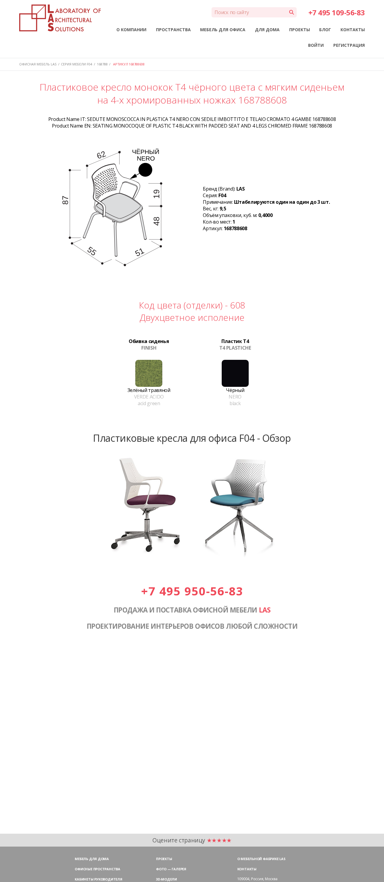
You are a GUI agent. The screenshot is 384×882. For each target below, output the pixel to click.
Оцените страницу (192, 840)
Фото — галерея (171, 869)
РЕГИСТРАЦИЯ (349, 45)
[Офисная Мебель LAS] (60, 18)
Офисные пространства (97, 869)
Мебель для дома (92, 858)
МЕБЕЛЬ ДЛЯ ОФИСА (222, 29)
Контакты (246, 869)
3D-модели (166, 879)
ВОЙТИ (316, 45)
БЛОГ (325, 29)
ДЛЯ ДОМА (267, 29)
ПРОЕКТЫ (299, 29)
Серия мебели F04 (76, 64)
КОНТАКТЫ (352, 29)
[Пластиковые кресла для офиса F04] (192, 556)
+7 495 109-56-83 (336, 12)
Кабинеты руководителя (98, 879)
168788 (102, 64)
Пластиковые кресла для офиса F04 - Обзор (192, 437)
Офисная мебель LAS (37, 64)
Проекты (164, 858)
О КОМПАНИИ (131, 29)
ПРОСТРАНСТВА (173, 29)
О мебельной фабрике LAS (261, 858)
